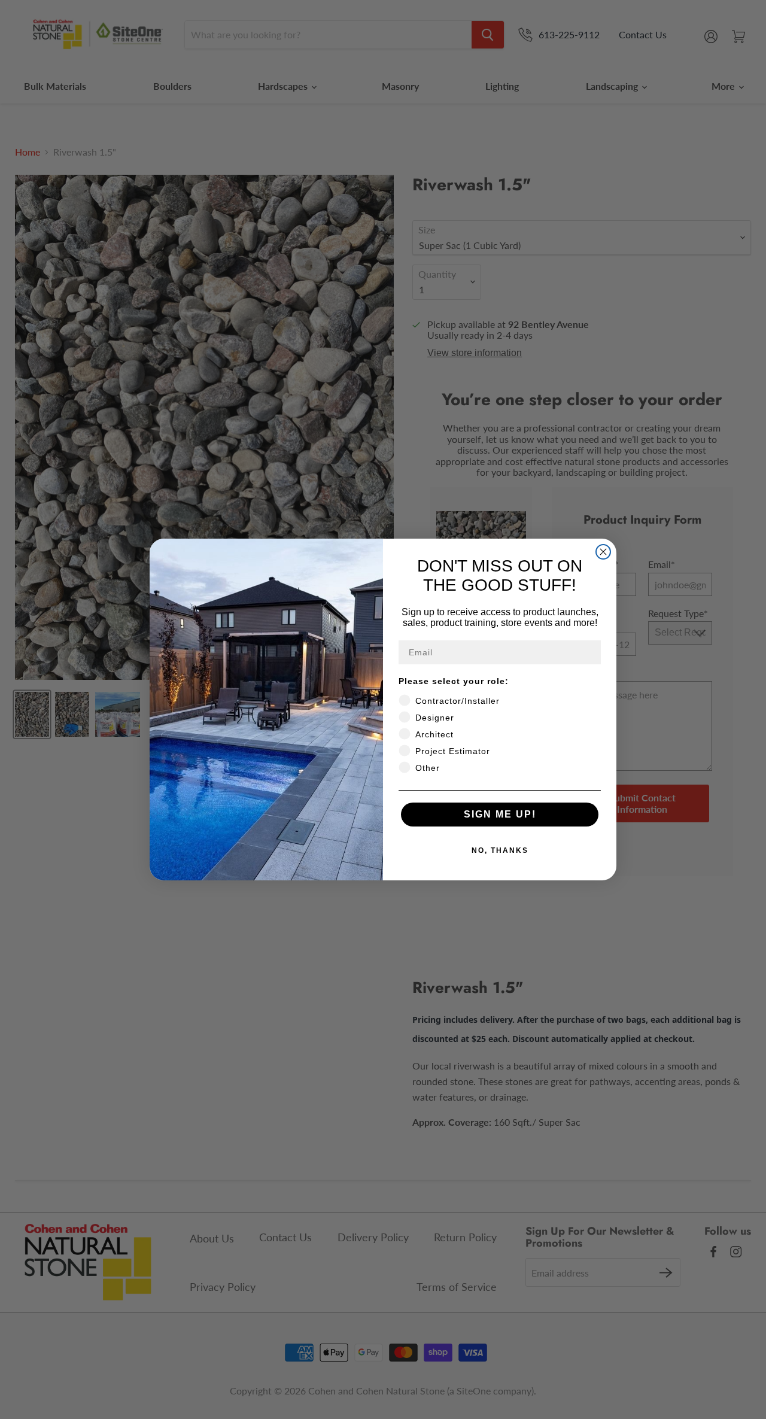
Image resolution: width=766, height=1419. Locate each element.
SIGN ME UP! (500, 814)
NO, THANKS (500, 850)
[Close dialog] (603, 552)
